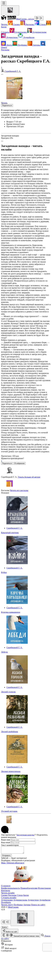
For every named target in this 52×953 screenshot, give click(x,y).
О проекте (5, 886)
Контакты (5, 890)
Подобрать (6, 902)
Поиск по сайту (38, 905)
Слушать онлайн (8, 897)
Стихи (20, 895)
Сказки (4, 895)
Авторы (27, 905)
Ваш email (5, 842)
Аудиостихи (33, 900)
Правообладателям (28, 888)
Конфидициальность (10, 888)
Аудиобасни (44, 900)
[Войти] (10, 10)
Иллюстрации (44, 888)
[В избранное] (2, 74)
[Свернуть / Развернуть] (38, 18)
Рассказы (5, 50)
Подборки (18, 905)
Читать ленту (7, 905)
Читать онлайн (8, 893)
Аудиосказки (7, 900)
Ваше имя (5, 840)
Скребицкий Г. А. (14, 528)
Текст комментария (10, 845)
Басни (26, 895)
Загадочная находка (25, 835)
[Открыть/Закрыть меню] (3, 3)
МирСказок (13, 907)
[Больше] (2, 141)
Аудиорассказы (20, 900)
